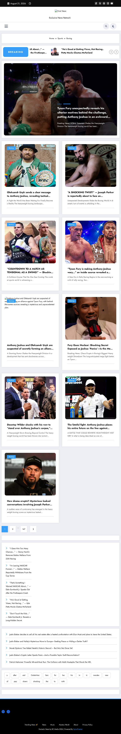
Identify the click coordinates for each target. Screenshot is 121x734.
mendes (96, 675)
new (106, 675)
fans (46, 675)
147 (23, 529)
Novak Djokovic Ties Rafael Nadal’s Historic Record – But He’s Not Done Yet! (41, 648)
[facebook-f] (96, 3)
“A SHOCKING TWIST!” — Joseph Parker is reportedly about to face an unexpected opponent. (91, 194)
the (47, 681)
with (63, 681)
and (24, 675)
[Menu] (6, 26)
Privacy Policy (87, 725)
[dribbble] (104, 3)
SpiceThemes (77, 729)
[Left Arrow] (111, 52)
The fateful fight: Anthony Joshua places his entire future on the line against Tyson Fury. (90, 426)
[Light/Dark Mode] (113, 26)
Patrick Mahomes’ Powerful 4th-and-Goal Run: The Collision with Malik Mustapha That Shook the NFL (50, 662)
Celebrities (35, 675)
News (44, 725)
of (7, 681)
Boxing (59, 104)
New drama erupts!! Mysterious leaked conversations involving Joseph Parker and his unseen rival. (28, 502)
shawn (25, 681)
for (55, 675)
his (72, 675)
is (86, 675)
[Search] (106, 26)
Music (52, 725)
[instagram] (108, 3)
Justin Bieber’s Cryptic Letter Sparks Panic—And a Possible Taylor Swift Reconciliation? (44, 655)
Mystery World (64, 725)
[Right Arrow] (116, 52)
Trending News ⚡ (31, 725)
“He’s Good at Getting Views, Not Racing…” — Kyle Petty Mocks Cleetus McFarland (76, 51)
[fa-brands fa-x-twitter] (100, 3)
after (15, 675)
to (54, 681)
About (76, 725)
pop (15, 681)
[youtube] (111, 3)
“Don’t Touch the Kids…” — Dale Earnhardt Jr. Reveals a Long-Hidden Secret (18, 617)
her (63, 675)
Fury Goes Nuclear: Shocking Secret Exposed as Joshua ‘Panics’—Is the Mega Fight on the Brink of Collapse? (90, 347)
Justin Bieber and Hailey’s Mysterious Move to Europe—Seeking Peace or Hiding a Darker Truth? (48, 641)
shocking (36, 681)
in (79, 675)
